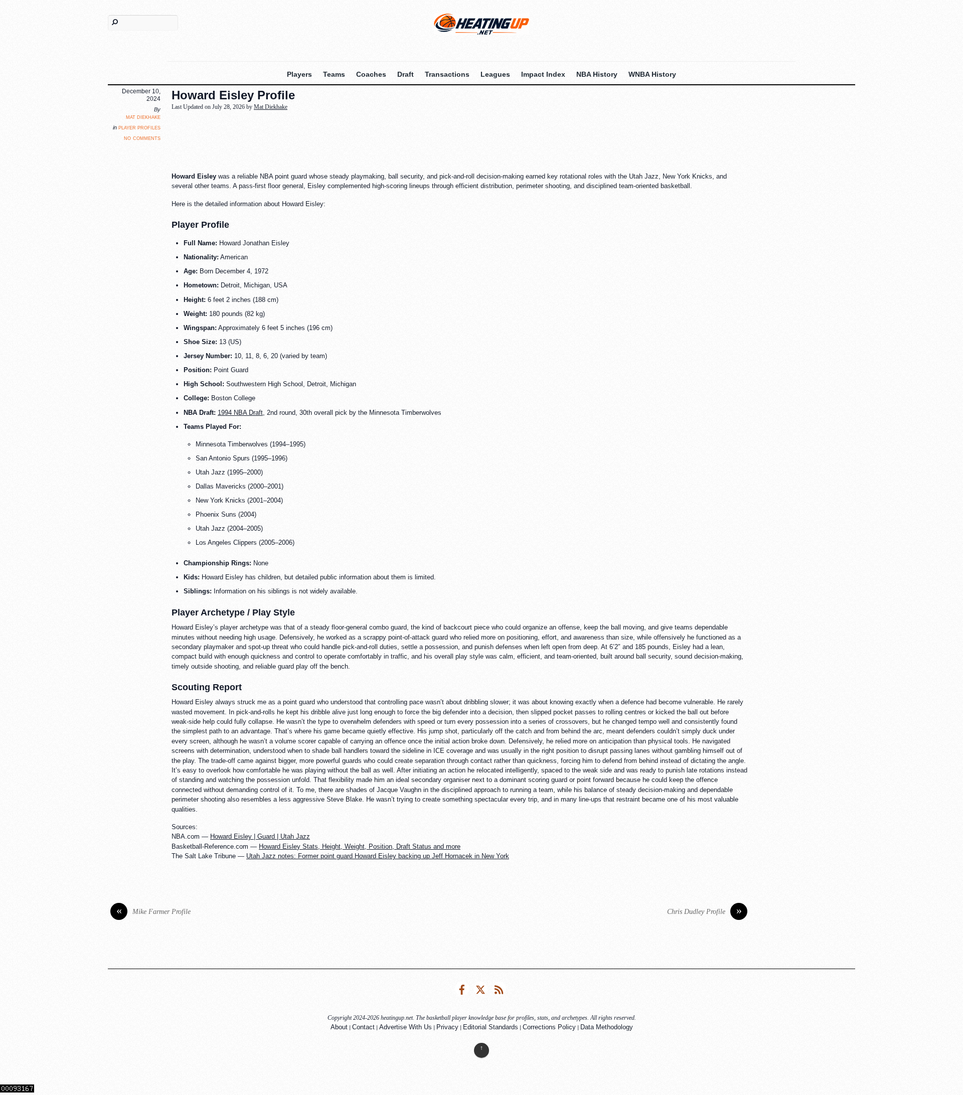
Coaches (371, 74)
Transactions (447, 74)
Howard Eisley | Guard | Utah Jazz (260, 836)
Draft (405, 74)
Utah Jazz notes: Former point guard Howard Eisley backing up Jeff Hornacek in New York (377, 856)
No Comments (142, 137)
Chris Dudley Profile (704, 911)
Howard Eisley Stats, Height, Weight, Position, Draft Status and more (359, 846)
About (339, 1027)
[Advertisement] (415, 142)
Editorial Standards (490, 1027)
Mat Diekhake (143, 116)
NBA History (596, 74)
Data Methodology (606, 1027)
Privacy (447, 1027)
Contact (363, 1027)
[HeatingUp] (481, 24)
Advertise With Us (405, 1027)
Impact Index (543, 74)
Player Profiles (139, 127)
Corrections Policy (549, 1027)
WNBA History (652, 74)
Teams (334, 74)
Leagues (495, 74)
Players (299, 74)
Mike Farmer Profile (153, 911)
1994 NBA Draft (240, 412)
